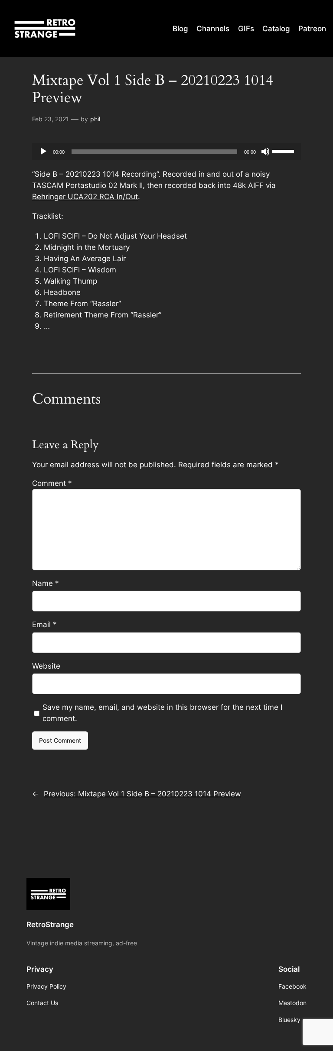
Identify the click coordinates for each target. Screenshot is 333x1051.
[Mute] (265, 151)
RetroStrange (50, 924)
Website (46, 666)
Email (44, 624)
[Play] (43, 151)
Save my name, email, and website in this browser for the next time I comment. (162, 713)
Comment (52, 483)
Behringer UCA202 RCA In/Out (85, 196)
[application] (166, 151)
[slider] (284, 150)
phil (95, 119)
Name (45, 583)
